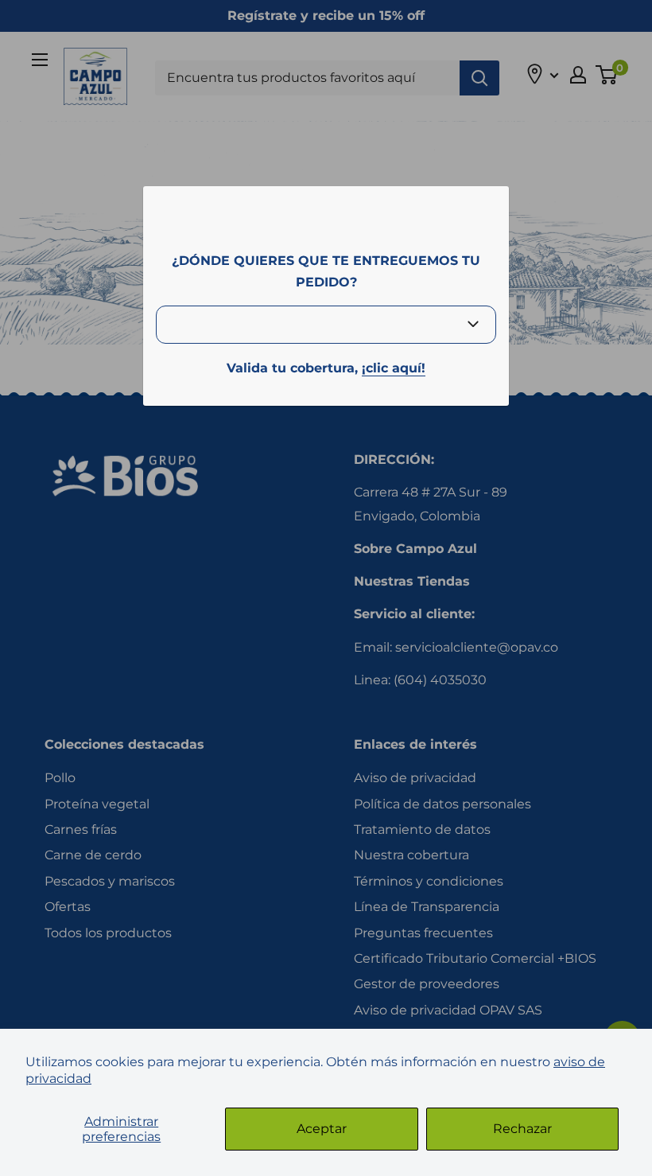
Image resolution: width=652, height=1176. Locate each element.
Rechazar (522, 1128)
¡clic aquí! (393, 368)
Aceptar (322, 1128)
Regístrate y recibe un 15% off (326, 15)
